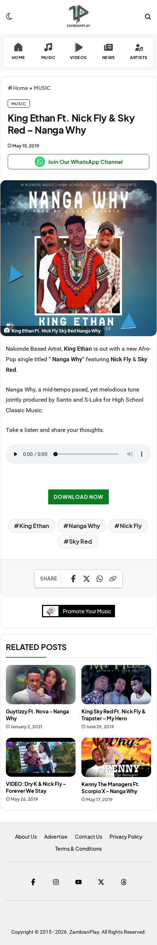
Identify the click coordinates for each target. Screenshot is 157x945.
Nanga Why (84, 525)
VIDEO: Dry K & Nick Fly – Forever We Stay (36, 787)
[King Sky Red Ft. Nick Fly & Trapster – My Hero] (116, 684)
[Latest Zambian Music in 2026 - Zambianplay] (78, 16)
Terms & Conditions (78, 848)
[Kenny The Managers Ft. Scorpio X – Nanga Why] (116, 757)
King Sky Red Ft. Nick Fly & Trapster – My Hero (113, 714)
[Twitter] (101, 882)
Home (20, 87)
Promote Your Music (87, 611)
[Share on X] (86, 578)
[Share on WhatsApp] (100, 578)
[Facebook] (33, 882)
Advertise (56, 836)
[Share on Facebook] (73, 578)
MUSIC (42, 87)
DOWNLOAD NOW (78, 496)
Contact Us (88, 836)
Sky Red (80, 541)
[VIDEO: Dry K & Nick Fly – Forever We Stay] (41, 757)
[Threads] (124, 882)
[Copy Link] (113, 578)
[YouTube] (78, 882)
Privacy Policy (126, 836)
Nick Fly (131, 525)
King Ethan (34, 525)
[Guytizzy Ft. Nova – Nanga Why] (41, 684)
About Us (26, 836)
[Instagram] (56, 882)
